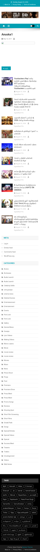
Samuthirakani (19, 504)
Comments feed (10, 252)
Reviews (7, 406)
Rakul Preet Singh (27, 499)
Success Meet (9, 443)
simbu (29, 504)
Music (6, 364)
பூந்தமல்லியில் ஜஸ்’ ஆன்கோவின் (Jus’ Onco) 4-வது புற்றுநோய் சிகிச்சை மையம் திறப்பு (26, 203)
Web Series (8, 464)
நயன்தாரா (22, 530)
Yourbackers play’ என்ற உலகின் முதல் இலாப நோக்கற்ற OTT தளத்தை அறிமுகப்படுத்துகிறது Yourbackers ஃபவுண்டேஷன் (25, 83)
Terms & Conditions (30, 4)
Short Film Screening (11, 414)
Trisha (5, 512)
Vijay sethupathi (22, 512)
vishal (34, 512)
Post (5, 381)
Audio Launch (9, 277)
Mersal (12, 495)
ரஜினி (19, 534)
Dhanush (6, 491)
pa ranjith (33, 495)
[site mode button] (32, 26)
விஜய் (5, 539)
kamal (20, 491)
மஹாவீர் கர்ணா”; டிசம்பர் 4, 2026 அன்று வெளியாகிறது (24, 119)
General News (9, 327)
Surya (34, 508)
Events (6, 310)
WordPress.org (9, 256)
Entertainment (9, 306)
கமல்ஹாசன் (7, 521)
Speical (6, 439)
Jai (13, 491)
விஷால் (24, 539)
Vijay (12, 512)
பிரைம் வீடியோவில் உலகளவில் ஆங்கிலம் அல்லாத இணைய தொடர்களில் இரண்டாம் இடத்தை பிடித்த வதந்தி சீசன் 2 (26, 103)
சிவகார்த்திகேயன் (15, 526)
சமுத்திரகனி (26, 521)
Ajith (4, 486)
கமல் (29, 517)
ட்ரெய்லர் (5, 530)
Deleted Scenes (9, 298)
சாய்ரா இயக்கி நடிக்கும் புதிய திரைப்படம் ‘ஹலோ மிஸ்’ (24, 172)
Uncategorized (9, 456)
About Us (7, 4)
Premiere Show (9, 389)
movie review (8, 352)
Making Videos (9, 339)
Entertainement (9, 302)
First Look (7, 315)
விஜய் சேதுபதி (14, 539)
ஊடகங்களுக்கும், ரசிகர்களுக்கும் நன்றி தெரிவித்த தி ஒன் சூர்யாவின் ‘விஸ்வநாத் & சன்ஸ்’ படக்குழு (26, 220)
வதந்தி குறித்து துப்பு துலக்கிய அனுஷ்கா (8, 68)
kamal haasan (30, 491)
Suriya (26, 508)
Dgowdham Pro (18, 94)
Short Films (8, 418)
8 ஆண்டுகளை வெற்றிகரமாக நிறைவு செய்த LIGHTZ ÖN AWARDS (25, 187)
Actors (6, 269)
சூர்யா (26, 526)
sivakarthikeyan (8, 508)
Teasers (7, 447)
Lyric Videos (8, 335)
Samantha (6, 504)
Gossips (6, 331)
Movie (6, 348)
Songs (6, 427)
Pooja (6, 377)
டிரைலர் (34, 526)
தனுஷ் (14, 530)
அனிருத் (22, 517)
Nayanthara (22, 495)
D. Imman (28, 486)
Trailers (6, 452)
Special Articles (9, 431)
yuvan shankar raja (9, 517)
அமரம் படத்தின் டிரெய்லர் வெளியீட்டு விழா (23, 159)
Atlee (20, 486)
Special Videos (9, 435)
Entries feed (8, 248)
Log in (6, 244)
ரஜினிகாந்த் (28, 534)
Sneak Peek (8, 423)
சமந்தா (16, 521)
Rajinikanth (14, 499)
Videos (6, 460)
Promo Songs (9, 402)
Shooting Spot (9, 410)
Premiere (7, 385)
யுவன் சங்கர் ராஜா (8, 534)
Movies (6, 360)
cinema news (8, 294)
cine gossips (8, 290)
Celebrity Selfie (9, 285)
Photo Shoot (8, 373)
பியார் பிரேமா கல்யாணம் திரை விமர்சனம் (25, 146)
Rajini (5, 499)
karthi (5, 495)
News (6, 369)
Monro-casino (9, 344)
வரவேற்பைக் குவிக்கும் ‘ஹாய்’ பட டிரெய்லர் (26, 132)
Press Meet (8, 394)
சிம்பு (4, 526)
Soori (19, 508)
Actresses (7, 273)
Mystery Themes (27, 547)
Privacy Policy (17, 4)
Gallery (6, 323)
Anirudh (12, 486)
